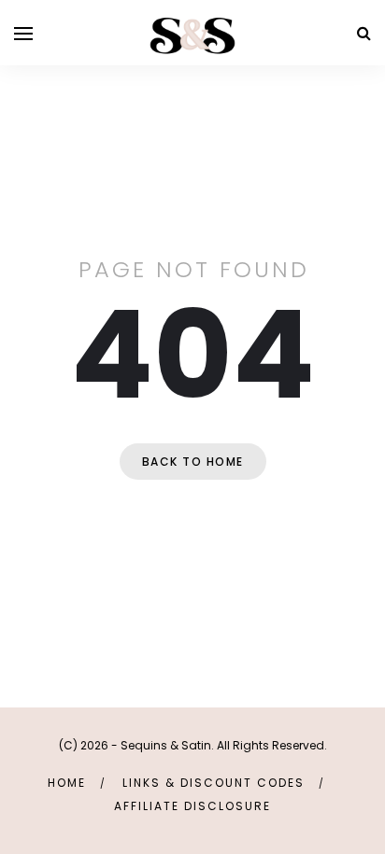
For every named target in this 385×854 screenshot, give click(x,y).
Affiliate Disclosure (192, 806)
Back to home (193, 461)
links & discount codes (213, 783)
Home (67, 783)
